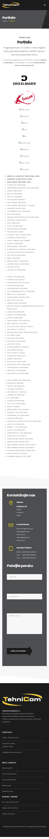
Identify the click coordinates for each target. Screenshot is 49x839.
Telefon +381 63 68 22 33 (10, 738)
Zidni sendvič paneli (9, 780)
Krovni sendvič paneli (9, 774)
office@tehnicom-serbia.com (12, 752)
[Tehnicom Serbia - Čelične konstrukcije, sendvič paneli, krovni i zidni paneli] (10, 5)
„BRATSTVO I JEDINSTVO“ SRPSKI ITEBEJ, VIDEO (23, 176)
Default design (41, 827)
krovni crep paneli (27, 65)
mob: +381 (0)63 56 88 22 (26, 555)
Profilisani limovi (7, 791)
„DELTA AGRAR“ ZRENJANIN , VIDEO (19, 182)
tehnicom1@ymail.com (25, 529)
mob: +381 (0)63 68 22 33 (26, 558)
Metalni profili (6, 786)
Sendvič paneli (7, 768)
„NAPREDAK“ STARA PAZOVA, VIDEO (19, 179)
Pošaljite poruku (18, 651)
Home (5, 21)
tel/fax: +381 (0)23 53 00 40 (26, 552)
